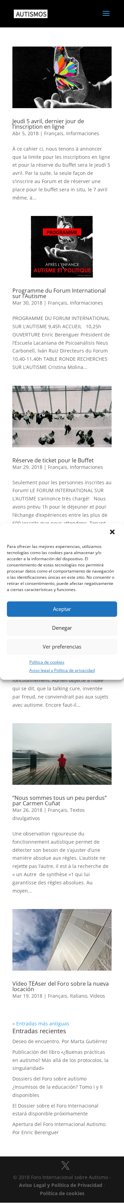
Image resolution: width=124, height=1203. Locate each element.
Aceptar (62, 608)
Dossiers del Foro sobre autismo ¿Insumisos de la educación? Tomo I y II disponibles (57, 1086)
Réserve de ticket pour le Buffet (53, 460)
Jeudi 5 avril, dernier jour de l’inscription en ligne (48, 123)
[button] (113, 532)
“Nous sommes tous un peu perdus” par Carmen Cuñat (59, 800)
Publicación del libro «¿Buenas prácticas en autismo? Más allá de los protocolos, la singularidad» (60, 1060)
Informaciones (82, 133)
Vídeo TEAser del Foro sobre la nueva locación (60, 986)
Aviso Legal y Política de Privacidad (60, 1185)
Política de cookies (46, 662)
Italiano (78, 996)
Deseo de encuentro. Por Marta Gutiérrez (59, 1041)
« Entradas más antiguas (40, 1023)
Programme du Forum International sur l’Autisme (59, 293)
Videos (97, 996)
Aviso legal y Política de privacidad (62, 671)
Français (53, 133)
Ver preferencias (62, 646)
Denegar (62, 627)
